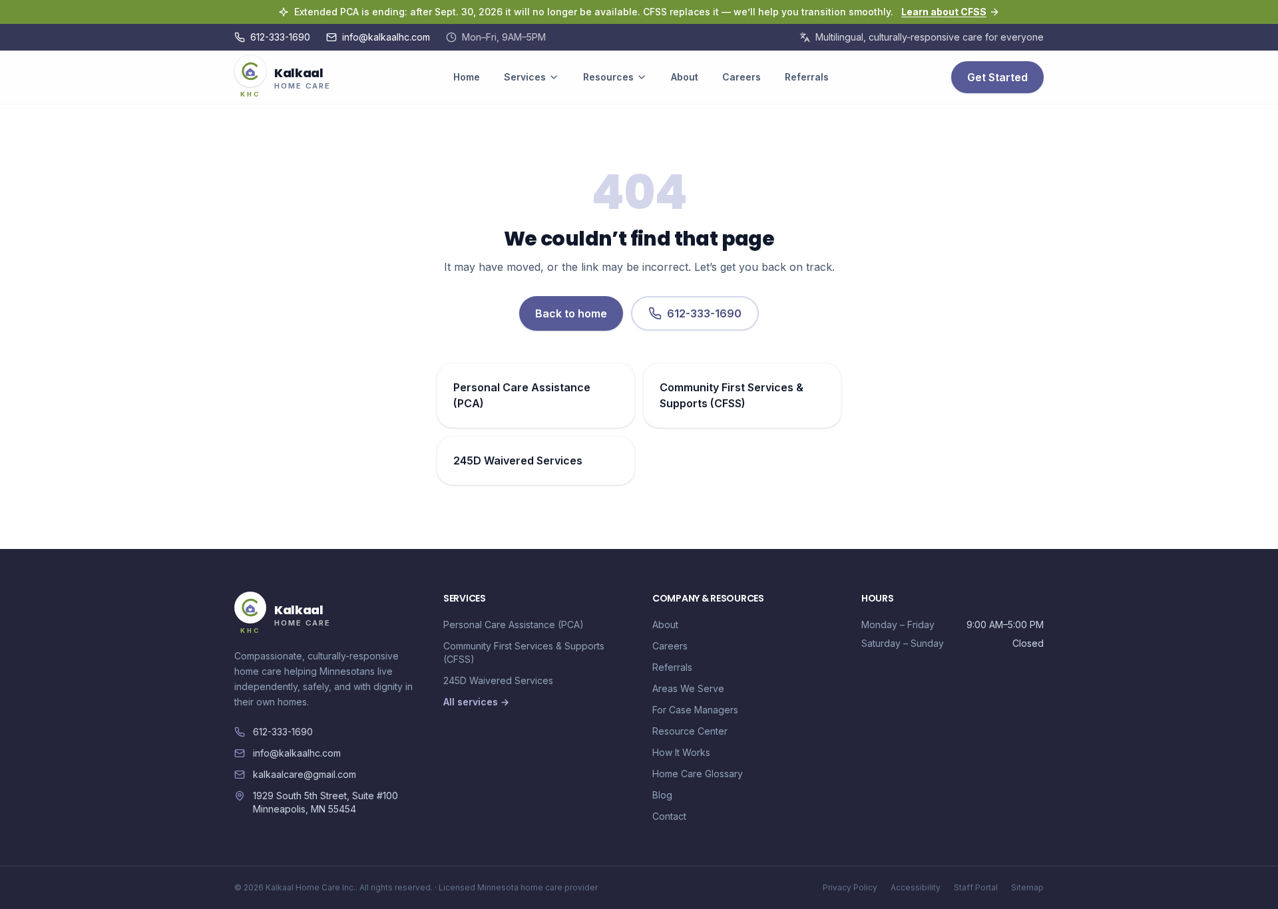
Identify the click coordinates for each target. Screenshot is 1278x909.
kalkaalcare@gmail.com (304, 774)
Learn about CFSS (943, 11)
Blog (662, 795)
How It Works (681, 752)
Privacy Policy (850, 887)
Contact (669, 816)
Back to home (571, 313)
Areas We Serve (688, 688)
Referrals (807, 77)
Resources (608, 77)
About (684, 77)
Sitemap (1027, 887)
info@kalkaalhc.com (386, 37)
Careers (741, 77)
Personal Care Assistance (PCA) (513, 624)
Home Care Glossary (697, 773)
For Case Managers (695, 709)
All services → (476, 701)
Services (525, 77)
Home (466, 77)
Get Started (997, 77)
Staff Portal (976, 887)
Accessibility (916, 887)
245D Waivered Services (498, 680)
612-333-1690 (280, 37)
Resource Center (690, 731)
